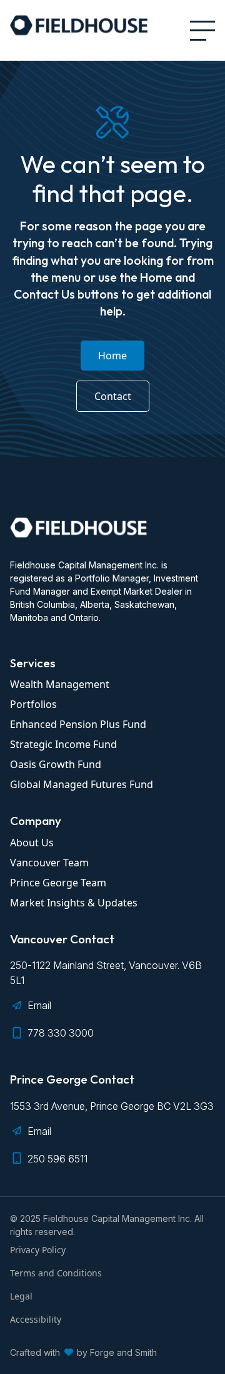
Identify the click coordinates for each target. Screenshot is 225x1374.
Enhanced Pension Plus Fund (78, 724)
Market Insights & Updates (74, 903)
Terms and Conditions (56, 1273)
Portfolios (33, 704)
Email (39, 1005)
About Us (32, 842)
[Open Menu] (202, 30)
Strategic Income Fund (63, 744)
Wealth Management (59, 684)
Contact (112, 396)
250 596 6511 (58, 1158)
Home (112, 355)
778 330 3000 (61, 1033)
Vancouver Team (49, 862)
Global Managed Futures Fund (81, 784)
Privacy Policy (38, 1250)
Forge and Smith (123, 1352)
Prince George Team (58, 883)
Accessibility (35, 1319)
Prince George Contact (72, 1079)
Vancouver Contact (62, 938)
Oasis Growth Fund (55, 764)
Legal (21, 1296)
